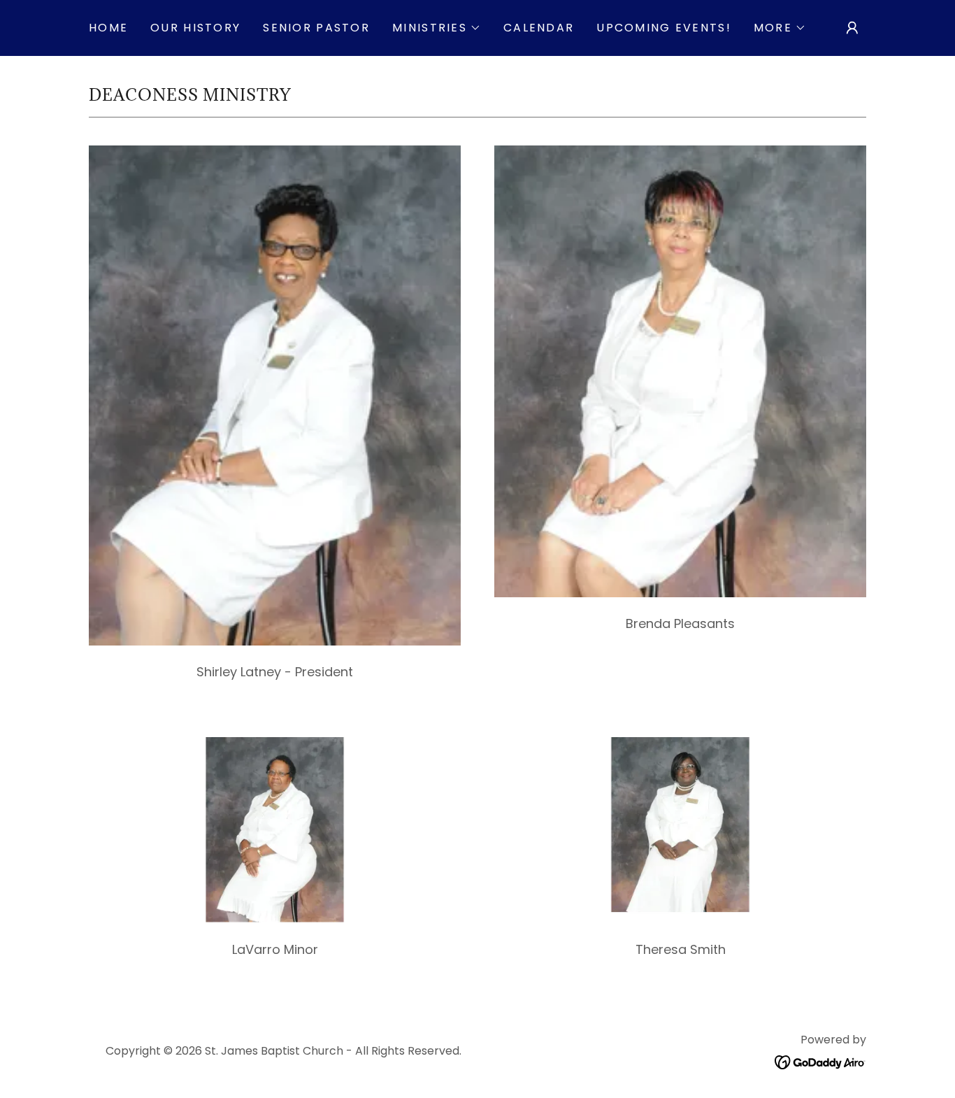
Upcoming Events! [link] (663, 28)
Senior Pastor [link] (316, 28)
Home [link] (108, 28)
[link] (820, 1060)
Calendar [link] (538, 28)
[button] (436, 28)
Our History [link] (195, 28)
